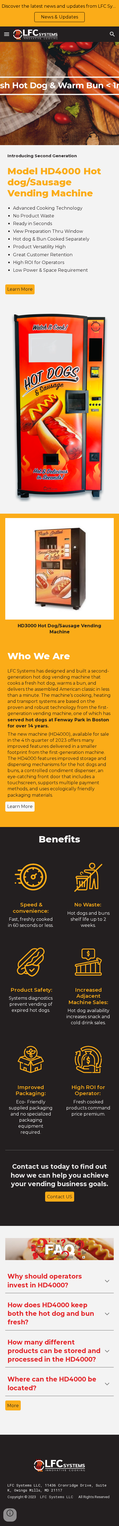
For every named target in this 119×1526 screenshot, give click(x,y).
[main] (59, 156)
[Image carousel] (59, 410)
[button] (6, 34)
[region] (59, 13)
